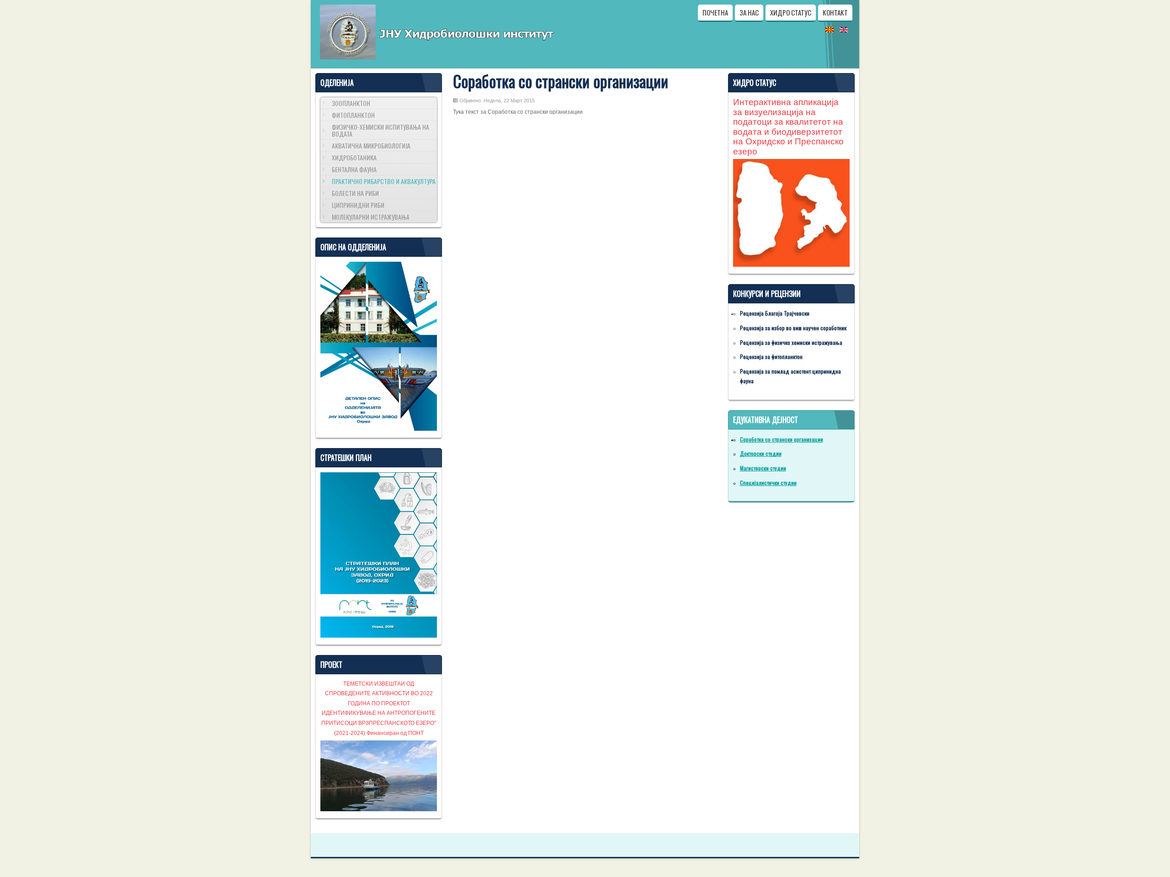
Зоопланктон (351, 103)
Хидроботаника (354, 157)
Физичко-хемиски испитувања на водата (380, 130)
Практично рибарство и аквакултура (384, 181)
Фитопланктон (353, 115)
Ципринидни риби (358, 205)
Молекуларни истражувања (371, 217)
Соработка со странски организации (560, 81)
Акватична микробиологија (371, 145)
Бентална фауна (354, 169)
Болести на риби (355, 193)
